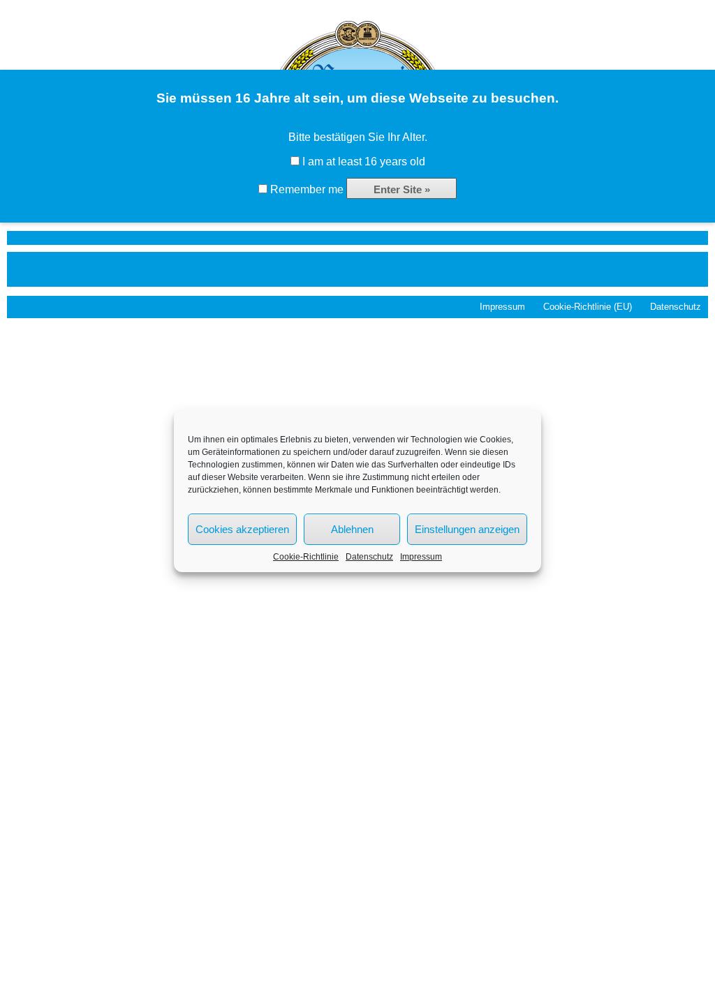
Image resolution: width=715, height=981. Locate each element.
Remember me (305, 189)
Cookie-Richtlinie (306, 557)
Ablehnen (352, 529)
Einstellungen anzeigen (467, 529)
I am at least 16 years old (362, 161)
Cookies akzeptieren (242, 529)
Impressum (421, 557)
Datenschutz (369, 557)
